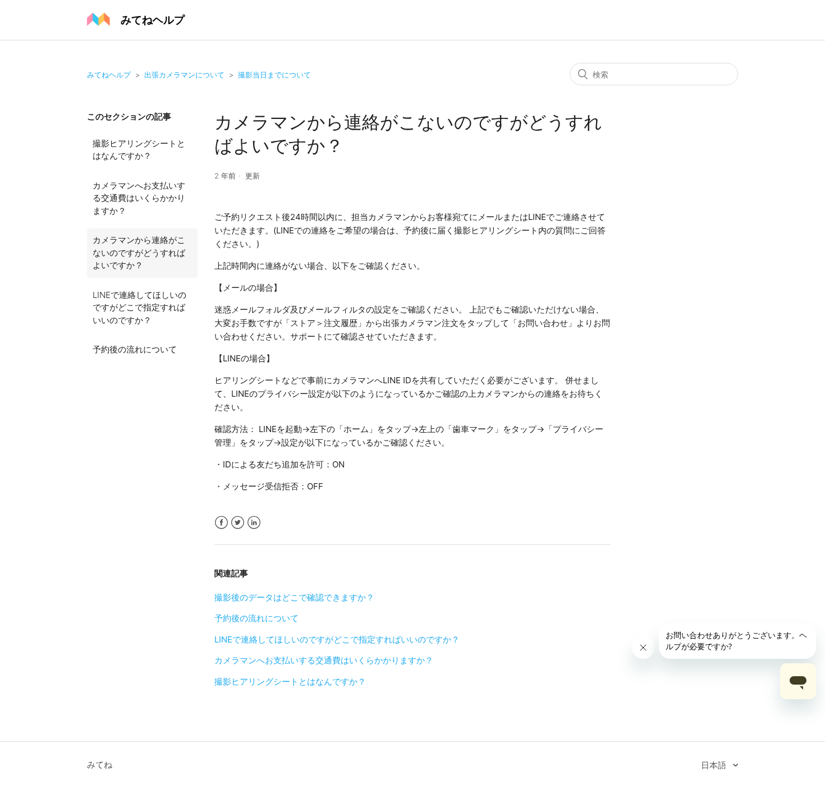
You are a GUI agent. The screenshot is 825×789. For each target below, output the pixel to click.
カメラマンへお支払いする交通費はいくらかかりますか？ (139, 198)
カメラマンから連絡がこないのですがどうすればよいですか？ (139, 252)
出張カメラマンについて (184, 74)
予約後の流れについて (135, 349)
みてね (99, 764)
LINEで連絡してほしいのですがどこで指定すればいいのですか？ (139, 307)
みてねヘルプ (109, 74)
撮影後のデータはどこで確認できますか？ (294, 597)
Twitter (238, 523)
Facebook (221, 523)
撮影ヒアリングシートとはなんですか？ (139, 150)
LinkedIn (254, 523)
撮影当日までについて (274, 74)
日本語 (714, 765)
